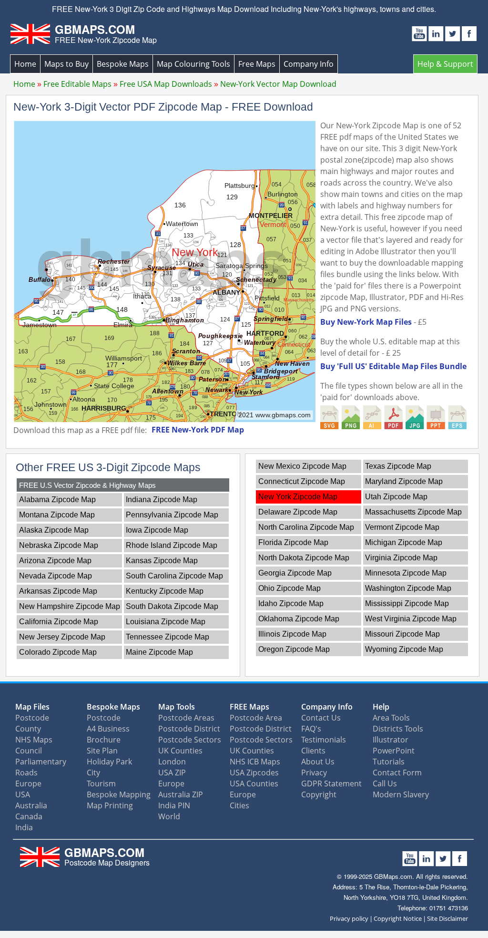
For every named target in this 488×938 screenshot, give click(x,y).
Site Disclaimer (447, 918)
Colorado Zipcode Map (58, 652)
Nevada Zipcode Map (55, 576)
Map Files (32, 706)
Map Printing (110, 805)
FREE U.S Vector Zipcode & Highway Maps (87, 485)
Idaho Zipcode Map (291, 603)
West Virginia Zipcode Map (411, 619)
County (28, 728)
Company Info (309, 64)
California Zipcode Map (58, 622)
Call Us (385, 783)
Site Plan (102, 750)
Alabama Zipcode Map (57, 499)
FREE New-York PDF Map (198, 429)
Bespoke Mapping (119, 794)
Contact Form (397, 772)
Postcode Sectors (189, 739)
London (172, 761)
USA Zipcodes (254, 772)
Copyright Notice (398, 918)
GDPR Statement (331, 783)
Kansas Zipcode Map (162, 561)
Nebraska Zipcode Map (58, 545)
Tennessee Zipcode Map (167, 637)
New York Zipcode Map (297, 497)
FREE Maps (249, 706)
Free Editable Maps (77, 84)
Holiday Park (109, 761)
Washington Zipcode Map (408, 588)
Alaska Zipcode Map (54, 530)
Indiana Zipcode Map (161, 499)
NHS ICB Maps (255, 761)
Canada (28, 816)
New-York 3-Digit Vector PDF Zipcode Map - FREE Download (163, 107)
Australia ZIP (180, 794)
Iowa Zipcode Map (157, 530)
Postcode (32, 717)
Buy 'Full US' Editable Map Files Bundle (393, 366)
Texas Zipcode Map (398, 466)
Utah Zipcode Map (396, 497)
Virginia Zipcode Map (401, 558)
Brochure (104, 739)
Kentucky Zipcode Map (164, 591)
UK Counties (180, 750)
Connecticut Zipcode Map (301, 481)
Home (25, 64)
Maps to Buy (66, 64)
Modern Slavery (401, 794)
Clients (313, 750)
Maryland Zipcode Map (404, 481)
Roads (26, 772)
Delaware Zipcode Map (297, 512)
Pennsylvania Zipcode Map (172, 515)
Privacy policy (349, 918)
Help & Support (445, 64)
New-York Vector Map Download (278, 84)
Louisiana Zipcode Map (165, 622)
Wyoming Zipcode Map (404, 649)
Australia (31, 805)
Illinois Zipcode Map (292, 634)
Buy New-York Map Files (366, 322)
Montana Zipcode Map (57, 515)
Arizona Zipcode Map (55, 561)
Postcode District (189, 728)
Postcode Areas (186, 717)
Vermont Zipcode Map (402, 527)
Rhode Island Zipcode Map (171, 545)
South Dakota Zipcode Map (172, 606)
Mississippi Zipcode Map (407, 603)
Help (381, 706)
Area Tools (391, 717)
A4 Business (108, 728)
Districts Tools (398, 728)
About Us (318, 761)
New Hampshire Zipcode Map (69, 606)
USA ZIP (172, 772)
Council (28, 750)
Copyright (318, 794)
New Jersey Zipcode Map (62, 637)
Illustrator (390, 739)
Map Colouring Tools (193, 64)
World (169, 816)
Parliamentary (40, 761)
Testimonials (323, 739)
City (93, 772)
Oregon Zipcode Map (294, 649)
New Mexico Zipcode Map (302, 466)
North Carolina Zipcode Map (306, 527)
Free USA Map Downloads (166, 84)
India (24, 827)
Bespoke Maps (123, 64)
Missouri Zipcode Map (402, 634)
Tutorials (389, 761)
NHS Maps (33, 739)
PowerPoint (394, 750)
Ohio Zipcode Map (289, 588)
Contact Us (321, 717)
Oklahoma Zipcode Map (298, 619)
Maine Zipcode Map (159, 652)
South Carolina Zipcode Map (174, 576)
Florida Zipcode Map (293, 542)
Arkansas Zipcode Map (58, 591)
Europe (28, 783)
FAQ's (311, 728)
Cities (239, 805)
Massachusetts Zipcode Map (413, 512)
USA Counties (254, 783)
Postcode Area (256, 717)
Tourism (101, 783)
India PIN (174, 805)
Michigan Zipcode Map (403, 542)
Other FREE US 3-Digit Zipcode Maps (108, 467)
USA (22, 794)
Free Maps (256, 64)
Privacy (314, 772)
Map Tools (176, 706)
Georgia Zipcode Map (295, 573)
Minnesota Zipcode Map (406, 573)
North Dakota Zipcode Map (303, 558)
